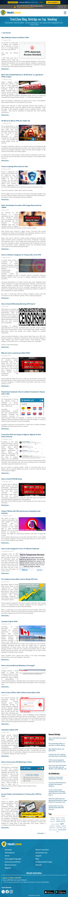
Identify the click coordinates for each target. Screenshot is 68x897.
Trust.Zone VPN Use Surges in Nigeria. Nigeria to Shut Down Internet (21, 435)
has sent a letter (10, 842)
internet (63, 862)
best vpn (63, 860)
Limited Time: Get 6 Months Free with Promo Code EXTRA (57, 798)
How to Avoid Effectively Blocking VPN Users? (18, 304)
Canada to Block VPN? (9, 621)
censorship (59, 870)
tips (58, 874)
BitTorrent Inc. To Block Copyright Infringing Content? (21, 833)
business (58, 868)
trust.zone (62, 872)
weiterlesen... (5, 69)
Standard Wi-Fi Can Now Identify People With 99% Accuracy (56, 850)
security (58, 862)
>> (25, 7)
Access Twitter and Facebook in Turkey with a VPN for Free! (21, 795)
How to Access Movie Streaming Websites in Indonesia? (21, 857)
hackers (58, 860)
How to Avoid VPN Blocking (11, 479)
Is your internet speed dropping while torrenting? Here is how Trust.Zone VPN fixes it (57, 835)
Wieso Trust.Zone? (42, 896)
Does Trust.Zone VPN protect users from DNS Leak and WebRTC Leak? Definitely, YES (57, 809)
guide (64, 870)
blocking (52, 860)
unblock (63, 868)
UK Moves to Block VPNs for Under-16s (15, 121)
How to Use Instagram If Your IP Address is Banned (20, 549)
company (52, 862)
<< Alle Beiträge (6, 33)
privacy (57, 866)
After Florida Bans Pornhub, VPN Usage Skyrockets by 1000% (21, 206)
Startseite (8, 896)
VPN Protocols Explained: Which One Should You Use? (57, 803)
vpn (62, 866)
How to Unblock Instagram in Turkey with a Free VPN (21, 255)
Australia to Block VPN (9, 730)
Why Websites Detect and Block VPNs (15, 37)
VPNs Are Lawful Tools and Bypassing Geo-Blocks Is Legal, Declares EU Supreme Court (58, 843)
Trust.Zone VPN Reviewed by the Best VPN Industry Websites (57, 827)
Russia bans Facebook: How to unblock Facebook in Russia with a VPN (23, 393)
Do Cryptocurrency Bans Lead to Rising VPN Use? (19, 579)
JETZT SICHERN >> (53, 2)
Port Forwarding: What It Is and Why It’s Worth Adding (57, 787)
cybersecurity (60, 864)
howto (52, 866)
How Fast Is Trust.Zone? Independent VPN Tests (56, 820)
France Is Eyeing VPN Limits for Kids (14, 166)
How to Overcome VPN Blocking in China (16, 762)
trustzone (52, 868)
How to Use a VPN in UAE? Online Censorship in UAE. (20, 692)
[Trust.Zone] (11, 12)
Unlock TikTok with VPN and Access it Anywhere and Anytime (20, 512)
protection (52, 864)
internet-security (53, 872)
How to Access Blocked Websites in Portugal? (18, 665)
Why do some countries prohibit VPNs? (15, 353)
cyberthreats (52, 870)
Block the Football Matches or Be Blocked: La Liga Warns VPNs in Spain (22, 76)
